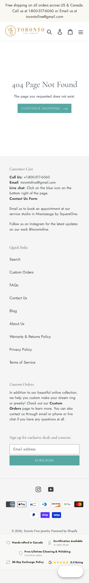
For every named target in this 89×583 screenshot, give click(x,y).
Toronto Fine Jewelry (37, 531)
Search (14, 259)
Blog (13, 311)
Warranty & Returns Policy (30, 336)
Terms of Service (22, 362)
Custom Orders (21, 272)
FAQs (13, 285)
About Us (16, 323)
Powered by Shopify (64, 531)
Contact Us (18, 298)
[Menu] (80, 31)
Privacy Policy (20, 349)
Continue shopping (40, 108)
